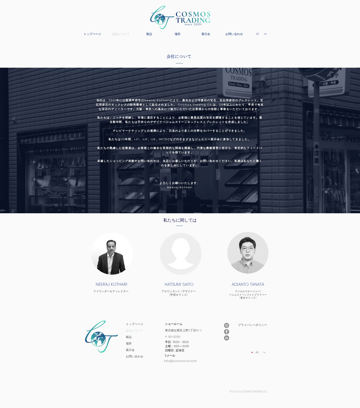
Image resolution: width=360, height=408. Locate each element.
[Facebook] (226, 331)
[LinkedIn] (226, 338)
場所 (129, 343)
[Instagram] (226, 325)
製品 (129, 337)
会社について (134, 330)
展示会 (130, 350)
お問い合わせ (134, 356)
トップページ (134, 324)
